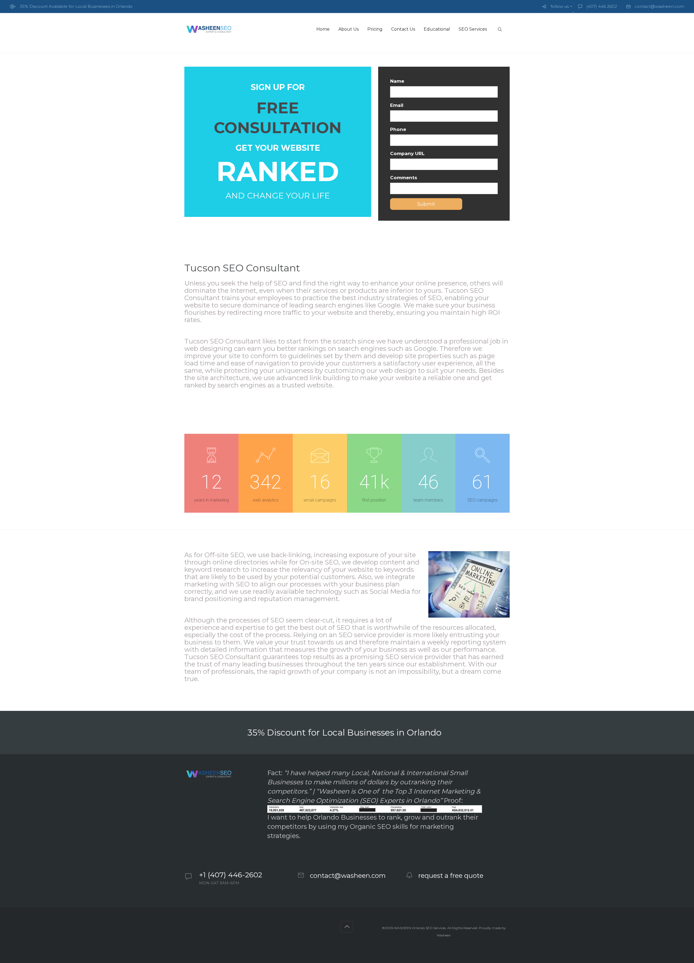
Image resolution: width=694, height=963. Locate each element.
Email (396, 105)
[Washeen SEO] (208, 29)
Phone (398, 129)
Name (397, 81)
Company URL (407, 153)
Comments (403, 177)
